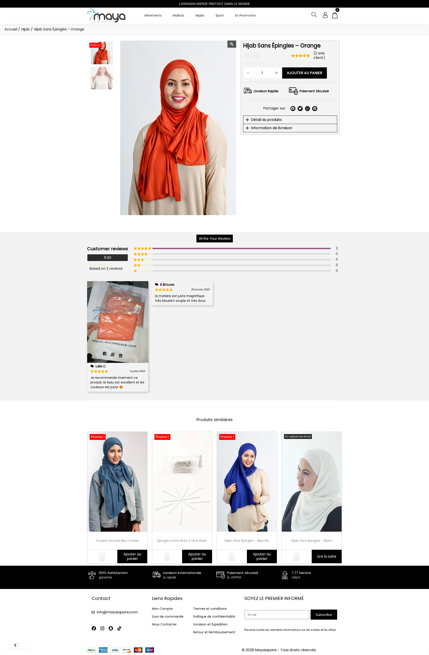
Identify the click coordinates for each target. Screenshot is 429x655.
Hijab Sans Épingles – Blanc (311, 540)
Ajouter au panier (304, 72)
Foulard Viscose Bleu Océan (117, 540)
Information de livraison (271, 128)
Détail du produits (266, 119)
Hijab (25, 29)
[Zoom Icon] (231, 44)
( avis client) (319, 55)
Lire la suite (326, 556)
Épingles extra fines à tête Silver (182, 540)
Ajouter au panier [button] (132, 556)
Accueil (10, 29)
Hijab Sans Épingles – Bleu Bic (247, 540)
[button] (293, 108)
